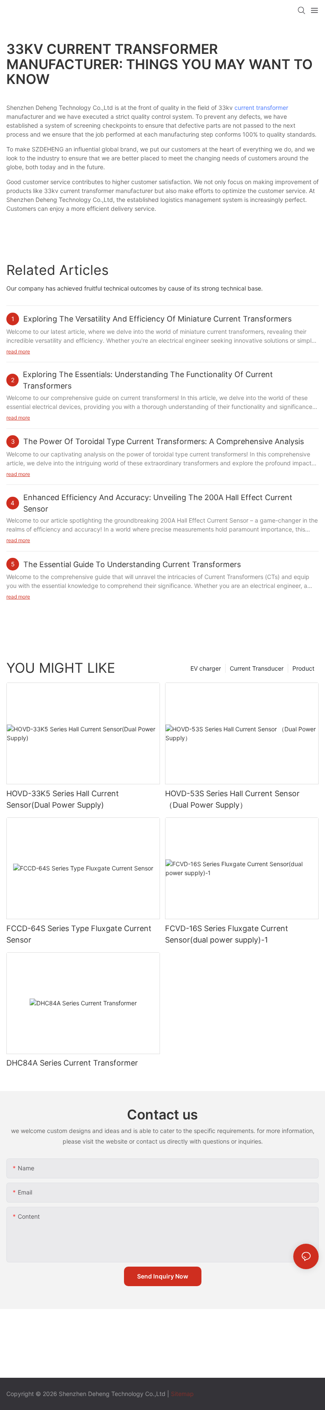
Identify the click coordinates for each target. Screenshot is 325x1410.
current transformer (261, 107)
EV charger (205, 668)
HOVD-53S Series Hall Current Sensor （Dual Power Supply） (232, 799)
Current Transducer (257, 668)
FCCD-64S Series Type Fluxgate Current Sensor (78, 934)
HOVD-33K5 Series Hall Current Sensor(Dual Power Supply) (62, 799)
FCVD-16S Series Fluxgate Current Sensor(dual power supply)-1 (226, 934)
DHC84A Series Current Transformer (72, 1062)
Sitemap (182, 1393)
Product (303, 668)
